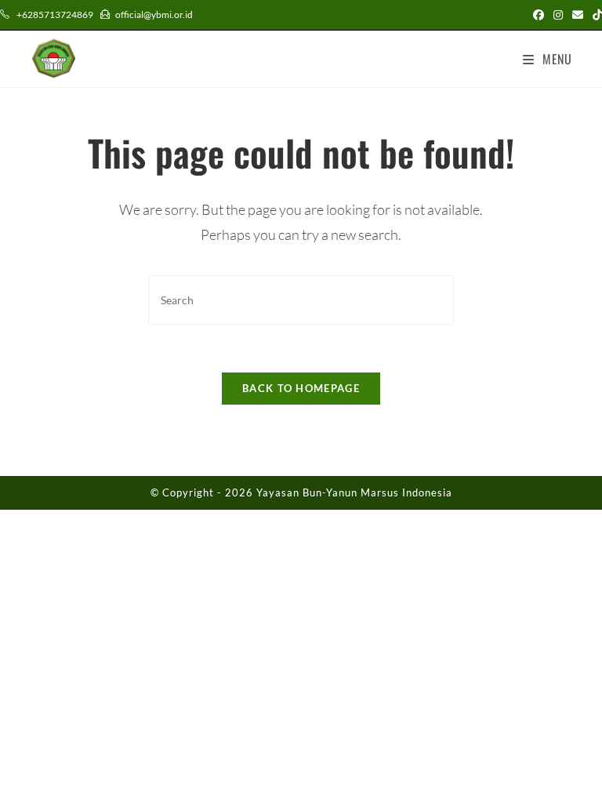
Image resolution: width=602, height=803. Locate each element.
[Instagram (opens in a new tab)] (558, 15)
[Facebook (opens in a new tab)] (538, 15)
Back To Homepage (301, 388)
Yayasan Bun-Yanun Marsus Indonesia (354, 492)
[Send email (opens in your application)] (578, 15)
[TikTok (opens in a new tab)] (595, 15)
